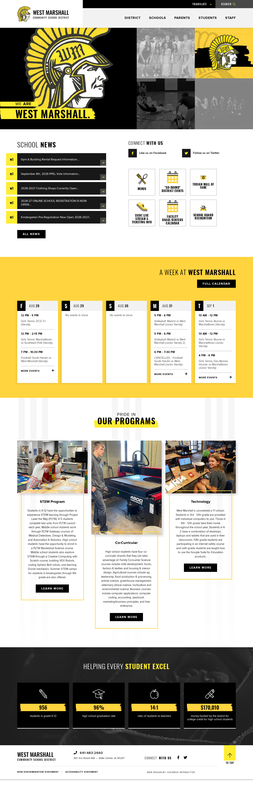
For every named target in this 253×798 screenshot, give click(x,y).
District (133, 18)
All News (31, 234)
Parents (182, 18)
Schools (157, 18)
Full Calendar (216, 284)
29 (79, 305)
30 (123, 305)
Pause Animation (12, 31)
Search (226, 4)
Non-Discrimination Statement (38, 772)
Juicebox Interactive (181, 772)
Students (208, 18)
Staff (230, 18)
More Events (30, 371)
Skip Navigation (10, 2)
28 (34, 305)
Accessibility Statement (81, 772)
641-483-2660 (91, 753)
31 (167, 305)
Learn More (52, 589)
